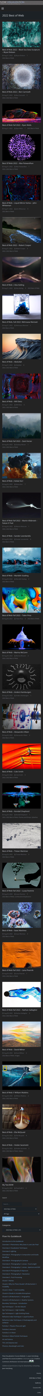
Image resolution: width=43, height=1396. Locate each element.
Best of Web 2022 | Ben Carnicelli (16, 92)
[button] (2, 8)
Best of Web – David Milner (13, 1049)
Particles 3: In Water (9, 1333)
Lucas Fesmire (20, 894)
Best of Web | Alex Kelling (13, 285)
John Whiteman (21, 209)
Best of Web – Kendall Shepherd (15, 811)
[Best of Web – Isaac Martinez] (21, 915)
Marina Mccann (21, 656)
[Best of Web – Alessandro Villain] (21, 716)
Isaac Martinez (20, 934)
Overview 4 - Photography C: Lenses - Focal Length (19, 1264)
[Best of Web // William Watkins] (21, 1075)
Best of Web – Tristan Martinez (15, 851)
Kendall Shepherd (21, 815)
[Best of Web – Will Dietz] (21, 386)
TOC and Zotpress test (9, 1343)
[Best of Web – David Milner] (21, 1034)
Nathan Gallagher (21, 1013)
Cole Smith (19, 775)
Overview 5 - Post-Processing (12, 1277)
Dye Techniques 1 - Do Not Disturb (14, 1307)
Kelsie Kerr (19, 484)
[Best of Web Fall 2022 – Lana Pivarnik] (21, 955)
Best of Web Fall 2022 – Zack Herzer (17, 441)
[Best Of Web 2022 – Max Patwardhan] (21, 147)
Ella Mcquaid (20, 1135)
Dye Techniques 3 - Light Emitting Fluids (15, 1313)
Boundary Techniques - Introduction (14, 1303)
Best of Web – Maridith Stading (15, 575)
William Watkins (21, 1096)
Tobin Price (19, 619)
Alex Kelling (19, 288)
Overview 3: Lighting (9, 1251)
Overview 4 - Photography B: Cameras (15, 1261)
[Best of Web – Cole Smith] (21, 756)
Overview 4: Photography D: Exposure (15, 1271)
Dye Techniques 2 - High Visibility (13, 1310)
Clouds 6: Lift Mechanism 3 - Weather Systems (17, 1300)
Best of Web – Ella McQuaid (13, 1132)
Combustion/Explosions (23, 897)
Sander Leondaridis (22, 539)
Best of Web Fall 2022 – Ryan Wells (16, 125)
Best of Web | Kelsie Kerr (12, 481)
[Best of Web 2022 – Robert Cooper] (21, 230)
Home (39, 1373)
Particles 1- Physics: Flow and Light (14, 1326)
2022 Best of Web (8, 58)
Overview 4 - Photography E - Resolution (16, 1274)
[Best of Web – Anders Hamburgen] (21, 676)
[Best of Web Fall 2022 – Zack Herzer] (21, 426)
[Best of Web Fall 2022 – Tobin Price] (21, 600)
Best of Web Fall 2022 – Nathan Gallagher (19, 1010)
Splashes (35, 817)
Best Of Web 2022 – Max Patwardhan (17, 163)
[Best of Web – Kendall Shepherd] (21, 796)
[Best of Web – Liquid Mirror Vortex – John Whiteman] (21, 187)
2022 (4, 98)
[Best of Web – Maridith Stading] (21, 560)
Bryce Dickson (20, 55)
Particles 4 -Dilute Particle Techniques (15, 1336)
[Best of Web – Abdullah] (21, 346)
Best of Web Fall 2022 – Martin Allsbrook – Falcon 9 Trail (19, 521)
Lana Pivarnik (20, 973)
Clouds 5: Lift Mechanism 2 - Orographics (16, 1297)
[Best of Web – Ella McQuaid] (21, 1117)
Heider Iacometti (21, 1148)
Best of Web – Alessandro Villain (15, 732)
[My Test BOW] (21, 1169)
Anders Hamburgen (22, 695)
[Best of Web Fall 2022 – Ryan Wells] (21, 113)
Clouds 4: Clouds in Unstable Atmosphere (16, 1293)
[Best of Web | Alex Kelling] (21, 269)
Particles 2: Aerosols (9, 1329)
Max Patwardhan (21, 166)
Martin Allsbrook (21, 526)
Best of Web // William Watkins (15, 1092)
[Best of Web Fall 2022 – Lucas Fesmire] (21, 875)
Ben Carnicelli (20, 95)
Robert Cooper (20, 248)
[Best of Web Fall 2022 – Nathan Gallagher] (21, 994)
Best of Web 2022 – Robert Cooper (16, 245)
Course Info (37, 1388)
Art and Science (7, 1339)
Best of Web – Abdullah (12, 362)
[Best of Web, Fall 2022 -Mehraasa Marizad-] (21, 306)
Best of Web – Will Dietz (12, 401)
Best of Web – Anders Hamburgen (16, 692)
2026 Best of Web (35, 1378)
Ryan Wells (19, 128)
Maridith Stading (21, 579)
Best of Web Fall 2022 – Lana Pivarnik (17, 970)
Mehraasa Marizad (22, 325)
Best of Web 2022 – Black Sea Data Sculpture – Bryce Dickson (21, 50)
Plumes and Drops (25, 817)
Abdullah (19, 365)
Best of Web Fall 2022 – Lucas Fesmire (18, 890)
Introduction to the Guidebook (12, 1241)
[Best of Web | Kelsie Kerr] (21, 465)
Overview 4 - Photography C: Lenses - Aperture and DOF (21, 1267)
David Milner (20, 1053)
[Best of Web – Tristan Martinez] (21, 835)
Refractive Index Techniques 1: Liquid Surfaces (18, 1317)
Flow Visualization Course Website (14, 1356)
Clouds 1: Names (8, 1281)
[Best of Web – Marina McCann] (21, 637)
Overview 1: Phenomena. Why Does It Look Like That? (20, 1245)
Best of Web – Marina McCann (15, 652)
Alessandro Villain (21, 735)
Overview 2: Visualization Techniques (14, 1248)
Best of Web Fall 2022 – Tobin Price (16, 615)
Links (39, 1392)
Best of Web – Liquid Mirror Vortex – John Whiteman (19, 204)
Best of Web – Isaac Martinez (14, 930)
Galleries (38, 1383)
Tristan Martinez (21, 854)
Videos (21, 1151)
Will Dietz (19, 405)
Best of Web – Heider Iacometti (15, 1145)
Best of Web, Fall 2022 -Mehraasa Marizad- (20, 322)
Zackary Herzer (21, 444)
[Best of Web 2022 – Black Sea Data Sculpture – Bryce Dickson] (21, 34)
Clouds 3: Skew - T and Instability (13, 1290)
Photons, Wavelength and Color (13, 1346)
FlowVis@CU (20, 1188)
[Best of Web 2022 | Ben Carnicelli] (21, 76)
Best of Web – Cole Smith (12, 771)
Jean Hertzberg (7, 1368)
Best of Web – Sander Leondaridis (16, 536)
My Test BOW (7, 1185)
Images (17, 1056)
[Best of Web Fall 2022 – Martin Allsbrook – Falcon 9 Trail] (21, 505)
